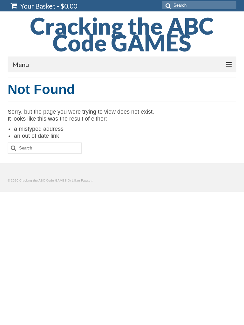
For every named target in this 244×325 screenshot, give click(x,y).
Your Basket (48, 6)
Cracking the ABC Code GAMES (122, 34)
